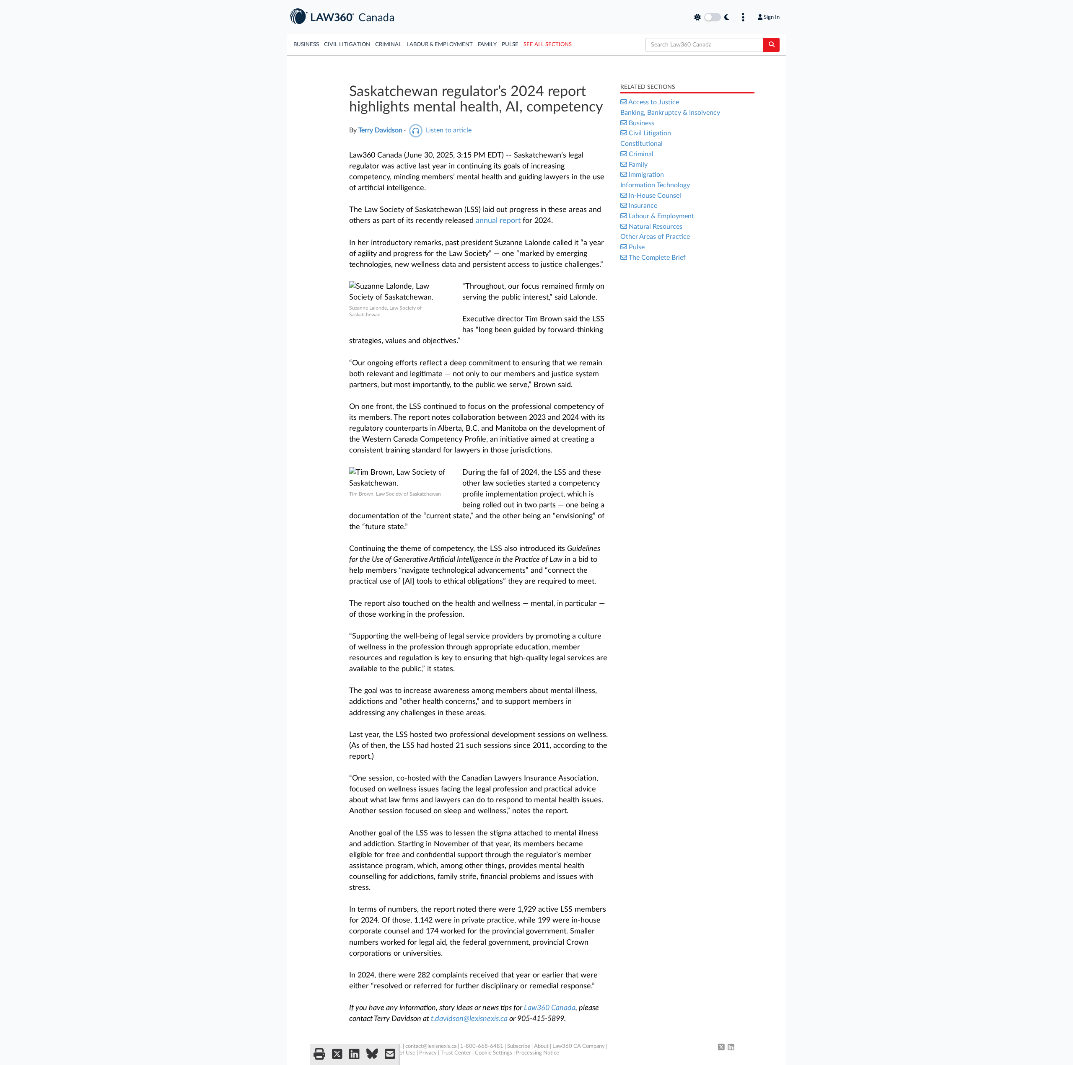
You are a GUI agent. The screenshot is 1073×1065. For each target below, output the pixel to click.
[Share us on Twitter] (337, 1054)
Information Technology (655, 185)
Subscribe (518, 1046)
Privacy (428, 1053)
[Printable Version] (319, 1054)
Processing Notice (537, 1053)
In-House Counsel (655, 195)
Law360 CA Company (578, 1046)
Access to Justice (653, 102)
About (541, 1046)
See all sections (548, 44)
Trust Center (456, 1053)
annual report (498, 221)
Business (306, 44)
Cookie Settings (493, 1053)
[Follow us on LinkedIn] (731, 1048)
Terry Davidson (380, 130)
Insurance (643, 205)
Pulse (510, 44)
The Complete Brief (657, 257)
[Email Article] (390, 1054)
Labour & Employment (440, 44)
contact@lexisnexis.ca (430, 1046)
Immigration (646, 174)
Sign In (772, 17)
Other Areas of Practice (655, 236)
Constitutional (641, 143)
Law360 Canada (549, 1008)
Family (487, 44)
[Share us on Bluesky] (372, 1054)
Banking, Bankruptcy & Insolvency (670, 112)
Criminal (388, 44)
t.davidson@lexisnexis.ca (470, 1019)
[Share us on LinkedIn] (354, 1054)
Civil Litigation (347, 44)
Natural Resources (655, 226)
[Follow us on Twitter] (721, 1048)
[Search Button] (771, 45)
